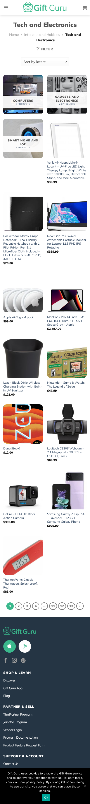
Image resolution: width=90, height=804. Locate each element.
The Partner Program (17, 714)
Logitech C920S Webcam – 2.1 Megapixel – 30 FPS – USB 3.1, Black (65, 452)
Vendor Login (12, 730)
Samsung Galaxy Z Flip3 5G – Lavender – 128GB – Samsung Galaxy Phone (66, 517)
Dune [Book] (11, 448)
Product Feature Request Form (24, 745)
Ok (46, 797)
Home (14, 34)
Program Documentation (20, 737)
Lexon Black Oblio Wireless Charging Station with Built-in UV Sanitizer (22, 386)
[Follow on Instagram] (14, 661)
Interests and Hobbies (42, 34)
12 (62, 606)
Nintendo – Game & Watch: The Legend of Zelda (66, 384)
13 (71, 606)
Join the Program (15, 722)
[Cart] (84, 7)
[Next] (80, 606)
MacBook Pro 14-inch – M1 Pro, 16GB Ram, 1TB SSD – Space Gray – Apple (66, 320)
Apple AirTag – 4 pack (18, 317)
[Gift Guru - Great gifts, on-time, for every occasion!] (45, 7)
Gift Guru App (12, 688)
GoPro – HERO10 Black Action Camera (19, 516)
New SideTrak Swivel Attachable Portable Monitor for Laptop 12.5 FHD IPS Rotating (66, 241)
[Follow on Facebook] (5, 661)
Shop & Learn (17, 673)
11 (53, 606)
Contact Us (10, 764)
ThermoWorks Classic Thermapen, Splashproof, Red (20, 583)
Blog (6, 696)
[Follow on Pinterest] (23, 661)
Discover (9, 680)
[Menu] (6, 7)
